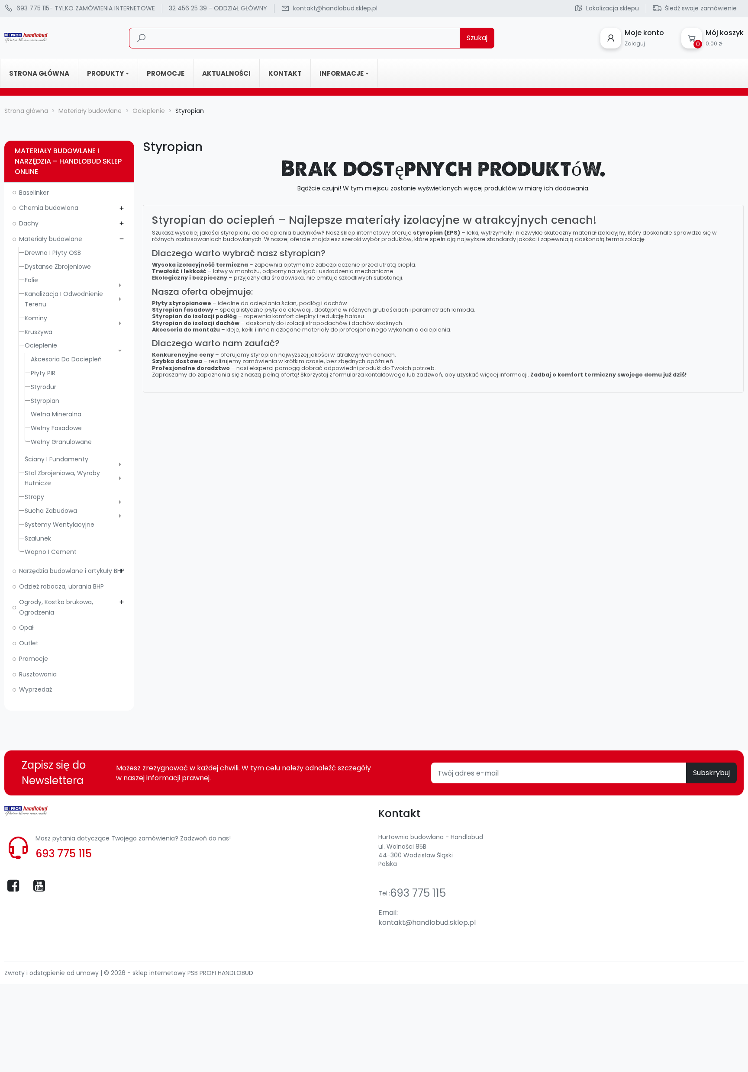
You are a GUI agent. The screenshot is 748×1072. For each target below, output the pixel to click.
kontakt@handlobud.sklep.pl (427, 922)
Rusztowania (38, 674)
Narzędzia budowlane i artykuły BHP (72, 571)
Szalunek (38, 538)
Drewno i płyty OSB (53, 252)
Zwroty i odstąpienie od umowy (52, 973)
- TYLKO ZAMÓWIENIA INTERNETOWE (85, 8)
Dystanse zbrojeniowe (58, 266)
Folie (31, 280)
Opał (26, 627)
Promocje (33, 658)
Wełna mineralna (56, 414)
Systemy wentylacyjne (59, 524)
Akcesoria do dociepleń (66, 359)
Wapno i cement (51, 551)
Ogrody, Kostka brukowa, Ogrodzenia (56, 607)
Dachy (29, 223)
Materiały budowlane (50, 239)
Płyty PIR (43, 373)
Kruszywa (38, 332)
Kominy (36, 318)
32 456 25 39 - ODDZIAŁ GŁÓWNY (218, 8)
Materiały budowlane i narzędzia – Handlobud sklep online (68, 161)
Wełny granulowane (61, 442)
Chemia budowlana (48, 207)
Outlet (29, 643)
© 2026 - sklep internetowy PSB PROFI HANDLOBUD (178, 973)
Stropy (34, 497)
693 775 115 (63, 854)
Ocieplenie (41, 345)
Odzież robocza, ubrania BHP (61, 586)
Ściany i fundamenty (56, 459)
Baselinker (34, 192)
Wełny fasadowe (56, 428)
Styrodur (43, 387)
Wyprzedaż (35, 689)
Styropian (45, 400)
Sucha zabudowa (51, 510)
